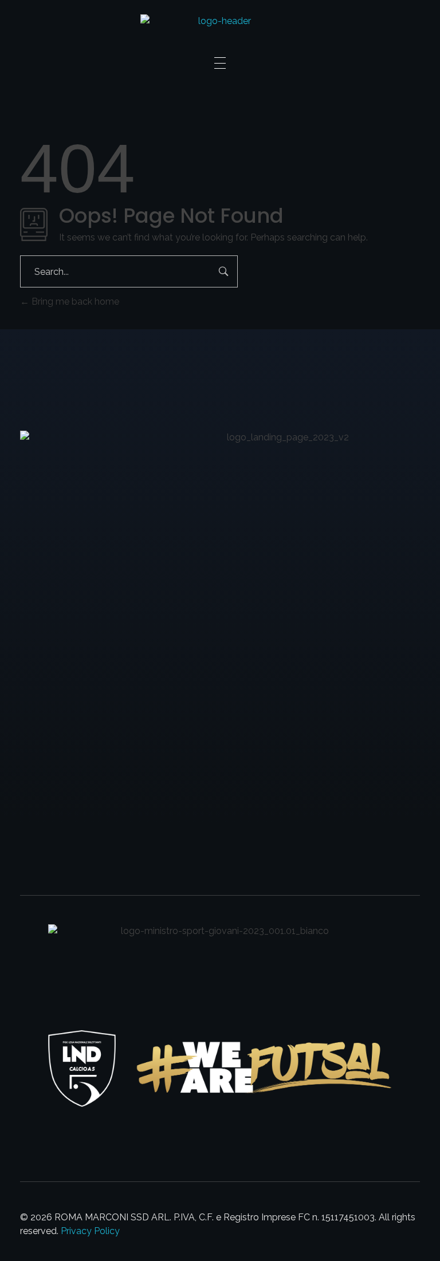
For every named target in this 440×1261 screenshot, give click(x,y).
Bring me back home (74, 301)
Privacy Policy (90, 1230)
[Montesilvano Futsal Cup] (220, 28)
